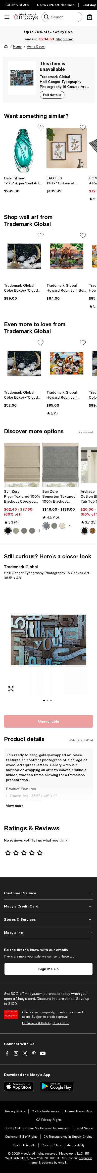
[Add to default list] (41, 127)
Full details (52, 95)
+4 (69, 526)
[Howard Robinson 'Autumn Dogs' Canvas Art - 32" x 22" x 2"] (67, 363)
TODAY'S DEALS (17, 5)
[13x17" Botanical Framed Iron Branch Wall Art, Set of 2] (67, 148)
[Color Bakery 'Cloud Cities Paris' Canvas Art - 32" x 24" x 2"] (24, 256)
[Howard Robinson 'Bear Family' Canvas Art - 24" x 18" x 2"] (67, 256)
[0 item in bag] (89, 16)
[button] (48, 646)
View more (15, 805)
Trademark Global (55, 76)
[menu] (7, 17)
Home (17, 46)
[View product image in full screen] (11, 689)
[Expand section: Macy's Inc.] (48, 932)
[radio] (8, 531)
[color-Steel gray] (32, 531)
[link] (24, 185)
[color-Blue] (46, 526)
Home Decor (36, 46)
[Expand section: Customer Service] (48, 893)
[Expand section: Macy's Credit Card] (48, 906)
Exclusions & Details (36, 1023)
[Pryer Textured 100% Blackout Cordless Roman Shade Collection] (22, 465)
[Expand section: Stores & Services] (48, 919)
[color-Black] (8, 531)
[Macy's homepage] (6, 47)
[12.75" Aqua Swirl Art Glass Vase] (24, 148)
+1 (38, 531)
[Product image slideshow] (48, 646)
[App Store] (19, 1086)
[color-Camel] (93, 531)
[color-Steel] (24, 531)
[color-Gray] (54, 526)
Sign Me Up (48, 969)
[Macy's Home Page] (25, 16)
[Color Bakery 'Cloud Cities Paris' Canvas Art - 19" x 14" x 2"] (24, 363)
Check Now (60, 1023)
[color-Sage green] (16, 531)
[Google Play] (56, 1086)
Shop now (64, 39)
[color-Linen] (62, 526)
